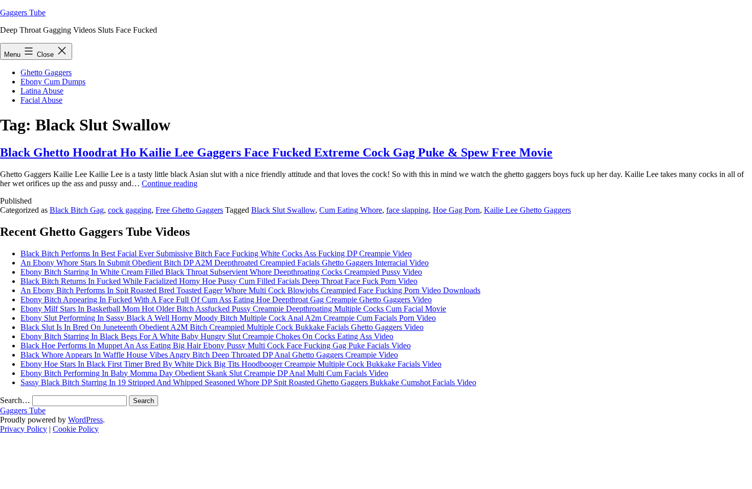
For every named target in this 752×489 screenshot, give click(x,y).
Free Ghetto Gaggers (189, 210)
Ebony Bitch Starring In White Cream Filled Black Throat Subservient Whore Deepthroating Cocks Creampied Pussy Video (221, 272)
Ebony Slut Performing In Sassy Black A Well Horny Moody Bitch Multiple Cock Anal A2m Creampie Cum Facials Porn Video (228, 318)
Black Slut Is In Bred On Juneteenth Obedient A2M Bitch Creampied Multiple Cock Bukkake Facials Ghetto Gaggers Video (222, 327)
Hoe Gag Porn (456, 210)
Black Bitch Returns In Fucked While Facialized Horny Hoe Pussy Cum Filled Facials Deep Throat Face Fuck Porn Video (218, 281)
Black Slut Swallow (283, 210)
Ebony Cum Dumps (52, 81)
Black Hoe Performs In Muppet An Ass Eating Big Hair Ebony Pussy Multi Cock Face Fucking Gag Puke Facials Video (215, 345)
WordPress (85, 419)
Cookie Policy (76, 429)
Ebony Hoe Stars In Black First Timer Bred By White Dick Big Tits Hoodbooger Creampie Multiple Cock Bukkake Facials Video (230, 364)
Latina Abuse (41, 90)
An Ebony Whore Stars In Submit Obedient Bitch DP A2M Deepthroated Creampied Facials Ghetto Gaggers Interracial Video (224, 262)
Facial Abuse (41, 100)
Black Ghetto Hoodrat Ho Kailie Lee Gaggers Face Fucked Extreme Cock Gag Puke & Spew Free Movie (276, 152)
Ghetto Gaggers (46, 72)
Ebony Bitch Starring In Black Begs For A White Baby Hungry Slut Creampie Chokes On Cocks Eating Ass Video (206, 336)
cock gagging (129, 210)
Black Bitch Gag (77, 210)
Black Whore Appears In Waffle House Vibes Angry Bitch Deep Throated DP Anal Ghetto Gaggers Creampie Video (209, 354)
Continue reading (169, 183)
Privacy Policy (23, 429)
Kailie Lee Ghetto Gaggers (527, 210)
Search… (15, 400)
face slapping (407, 210)
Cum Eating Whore (350, 210)
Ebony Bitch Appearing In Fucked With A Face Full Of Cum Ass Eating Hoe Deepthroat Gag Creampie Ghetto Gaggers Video (226, 299)
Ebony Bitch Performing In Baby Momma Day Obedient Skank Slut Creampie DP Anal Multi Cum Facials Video (204, 373)
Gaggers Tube (23, 12)
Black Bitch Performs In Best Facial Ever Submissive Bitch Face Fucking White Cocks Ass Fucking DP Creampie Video (216, 253)
